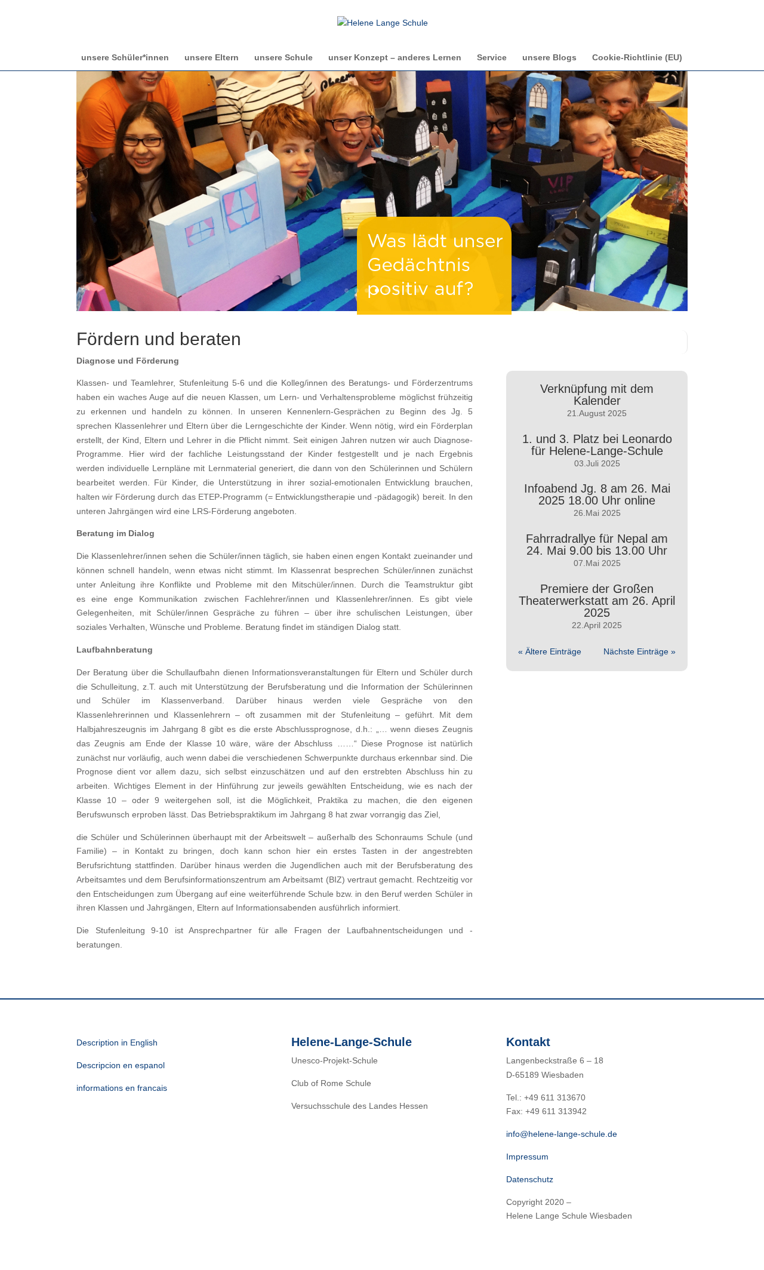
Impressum (527, 1156)
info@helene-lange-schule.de (561, 1134)
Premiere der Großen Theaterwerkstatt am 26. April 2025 (597, 600)
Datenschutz (529, 1179)
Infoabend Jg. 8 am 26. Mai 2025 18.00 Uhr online (597, 494)
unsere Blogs (549, 57)
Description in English (117, 1042)
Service (492, 57)
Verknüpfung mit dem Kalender (597, 394)
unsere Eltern (211, 57)
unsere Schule (283, 57)
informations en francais (121, 1088)
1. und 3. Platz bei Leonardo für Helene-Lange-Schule (597, 444)
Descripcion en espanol (120, 1065)
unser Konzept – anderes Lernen (394, 57)
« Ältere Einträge (549, 651)
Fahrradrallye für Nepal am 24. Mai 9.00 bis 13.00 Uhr (597, 544)
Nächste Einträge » (639, 651)
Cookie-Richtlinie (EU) (637, 57)
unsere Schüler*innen (125, 57)
